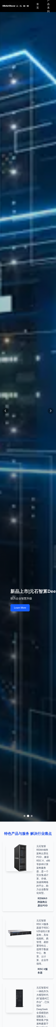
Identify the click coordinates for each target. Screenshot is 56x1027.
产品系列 (48, 6)
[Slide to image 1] (24, 816)
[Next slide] (51, 411)
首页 (37, 6)
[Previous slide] (5, 411)
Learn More (20, 607)
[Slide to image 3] (31, 816)
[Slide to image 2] (28, 816)
